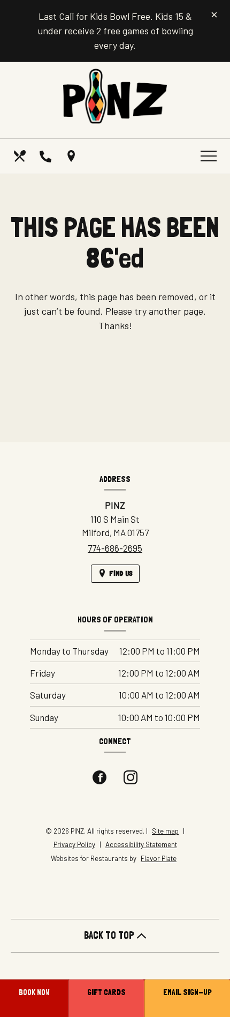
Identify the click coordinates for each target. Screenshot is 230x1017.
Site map (165, 831)
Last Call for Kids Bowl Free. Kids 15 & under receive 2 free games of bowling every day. (115, 30)
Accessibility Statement (141, 844)
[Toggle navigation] (208, 156)
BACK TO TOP (110, 935)
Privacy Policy (74, 844)
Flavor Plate (159, 858)
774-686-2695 (115, 548)
